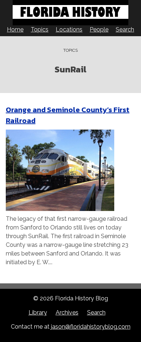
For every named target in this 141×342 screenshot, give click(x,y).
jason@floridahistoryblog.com (91, 326)
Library (38, 312)
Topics (39, 29)
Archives (67, 312)
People (99, 29)
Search (125, 29)
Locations (69, 29)
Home (15, 29)
